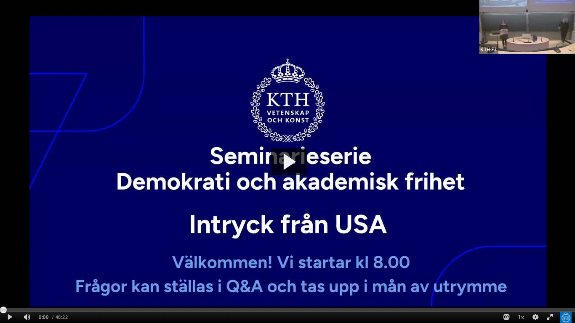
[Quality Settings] (535, 317)
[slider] (287, 309)
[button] (289, 161)
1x (521, 317)
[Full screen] (550, 317)
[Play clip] (10, 317)
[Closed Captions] (506, 317)
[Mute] (27, 317)
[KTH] (566, 317)
